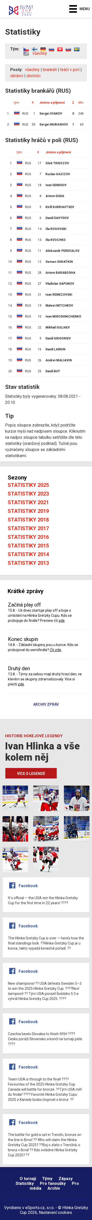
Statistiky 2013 (28, 563)
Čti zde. (56, 650)
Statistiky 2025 (28, 485)
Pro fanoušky (53, 1183)
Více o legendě (31, 774)
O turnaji (28, 1178)
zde (62, 621)
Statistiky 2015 (28, 546)
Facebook (28, 885)
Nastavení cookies (55, 1212)
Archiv (54, 1188)
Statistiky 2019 (28, 511)
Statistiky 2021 (28, 502)
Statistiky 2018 (28, 520)
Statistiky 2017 (28, 528)
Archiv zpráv (46, 704)
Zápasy (66, 1178)
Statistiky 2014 (28, 554)
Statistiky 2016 (28, 537)
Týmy (47, 1178)
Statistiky (25, 1183)
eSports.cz (35, 1207)
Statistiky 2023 (28, 494)
